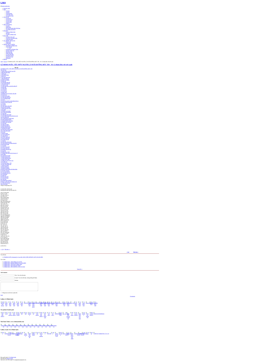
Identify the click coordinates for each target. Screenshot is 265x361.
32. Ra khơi (3, 109)
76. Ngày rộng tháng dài (6, 164)
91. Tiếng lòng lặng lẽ (5, 183)
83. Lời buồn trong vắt (5, 173)
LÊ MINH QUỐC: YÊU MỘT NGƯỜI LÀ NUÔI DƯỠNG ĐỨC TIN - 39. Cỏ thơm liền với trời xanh (36, 64)
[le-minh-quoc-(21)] (6, 305)
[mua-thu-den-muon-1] (2, 316)
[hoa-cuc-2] (6, 313)
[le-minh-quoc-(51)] (83, 305)
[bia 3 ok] (91, 333)
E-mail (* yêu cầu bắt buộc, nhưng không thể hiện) (26, 277)
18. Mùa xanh (4, 92)
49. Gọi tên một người (5, 130)
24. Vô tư (3, 99)
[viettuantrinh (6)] (3, 326)
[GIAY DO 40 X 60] (56, 336)
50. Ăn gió (3, 132)
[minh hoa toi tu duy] (18, 335)
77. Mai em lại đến (5, 165)
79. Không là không (5, 168)
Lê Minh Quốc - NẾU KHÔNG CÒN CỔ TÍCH (14, 266)
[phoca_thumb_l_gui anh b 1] (67, 334)
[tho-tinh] (25, 313)
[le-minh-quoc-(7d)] (14, 305)
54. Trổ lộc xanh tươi (5, 137)
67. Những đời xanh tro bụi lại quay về (9, 153)
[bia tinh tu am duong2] (41, 336)
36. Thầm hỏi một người (6, 114)
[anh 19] (37, 333)
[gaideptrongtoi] (58, 313)
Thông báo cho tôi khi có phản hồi (9, 292)
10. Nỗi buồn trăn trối (5, 82)
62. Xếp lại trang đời (5, 147)
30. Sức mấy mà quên (5, 107)
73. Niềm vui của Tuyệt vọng (7, 160)
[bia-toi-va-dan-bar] (76, 315)
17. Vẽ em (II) (4, 91)
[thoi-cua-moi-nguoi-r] (41, 316)
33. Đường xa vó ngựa (5, 111)
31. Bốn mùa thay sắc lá (6, 108)
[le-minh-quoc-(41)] (49, 305)
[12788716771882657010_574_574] (101, 333)
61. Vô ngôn (3, 145)
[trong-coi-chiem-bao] (87, 317)
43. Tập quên (3, 123)
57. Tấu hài (3, 140)
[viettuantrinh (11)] (30, 326)
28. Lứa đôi (3, 104)
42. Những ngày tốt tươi (6, 122)
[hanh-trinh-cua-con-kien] (80, 318)
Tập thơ (5, 61)
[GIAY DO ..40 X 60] (29, 337)
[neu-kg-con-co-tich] (18, 315)
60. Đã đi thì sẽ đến (5, 144)
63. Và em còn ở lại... (5, 148)
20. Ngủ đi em (4, 94)
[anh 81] (83, 333)
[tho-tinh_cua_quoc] (66, 313)
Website (16, 280)
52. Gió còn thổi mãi (5, 134)
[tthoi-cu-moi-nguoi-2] (91, 315)
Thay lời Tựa (3, 70)
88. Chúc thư (3, 179)
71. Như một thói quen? (6, 158)
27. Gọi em (3, 103)
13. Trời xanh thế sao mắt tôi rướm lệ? (9, 86)
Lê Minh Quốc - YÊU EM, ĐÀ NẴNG (12, 265)
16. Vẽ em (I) (3, 89)
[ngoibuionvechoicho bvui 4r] (82, 334)
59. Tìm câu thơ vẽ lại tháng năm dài (8, 143)
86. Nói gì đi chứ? (4, 176)
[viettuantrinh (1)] (11, 326)
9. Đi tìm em (3, 81)
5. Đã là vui (3, 76)
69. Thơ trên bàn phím (5, 155)
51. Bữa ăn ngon (4, 133)
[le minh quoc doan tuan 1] (33, 306)
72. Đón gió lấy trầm (5, 159)
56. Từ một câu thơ (5, 139)
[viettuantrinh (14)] (38, 326)
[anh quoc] (87, 333)
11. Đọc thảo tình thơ (5, 83)
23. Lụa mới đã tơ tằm (5, 98)
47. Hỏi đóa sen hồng (5, 128)
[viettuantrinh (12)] (23, 326)
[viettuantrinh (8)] (50, 326)
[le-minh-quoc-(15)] (68, 305)
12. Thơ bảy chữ (4, 84)
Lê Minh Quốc (13, 357)
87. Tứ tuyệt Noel (4, 178)
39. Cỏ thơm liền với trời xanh (7, 118)
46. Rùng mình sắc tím (5, 127)
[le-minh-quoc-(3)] (64, 305)
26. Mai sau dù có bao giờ (6, 102)
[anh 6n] (22, 333)
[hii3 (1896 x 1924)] (33, 335)
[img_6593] (72, 303)
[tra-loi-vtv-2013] (91, 304)
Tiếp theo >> (7, 249)
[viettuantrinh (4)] (42, 326)
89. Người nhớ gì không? (6, 180)
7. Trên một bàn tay (5, 78)
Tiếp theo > (135, 252)
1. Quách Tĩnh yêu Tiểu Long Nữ (8, 71)
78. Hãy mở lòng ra (5, 166)
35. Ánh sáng (3, 113)
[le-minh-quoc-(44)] (18, 305)
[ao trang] (68, 333)
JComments (132, 296)
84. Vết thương (4, 174)
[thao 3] (10, 333)
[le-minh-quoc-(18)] (45, 305)
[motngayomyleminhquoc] (99, 313)
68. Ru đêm (3, 154)
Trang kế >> (79, 269)
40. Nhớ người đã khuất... (6, 119)
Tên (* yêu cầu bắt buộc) (20, 275)
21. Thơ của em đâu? (5, 96)
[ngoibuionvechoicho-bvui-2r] (9, 334)
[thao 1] (45, 333)
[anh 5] (52, 333)
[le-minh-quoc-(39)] (95, 305)
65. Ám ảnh (3, 150)
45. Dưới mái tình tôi (5, 125)
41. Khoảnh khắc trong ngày (7, 120)
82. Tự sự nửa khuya (5, 171)
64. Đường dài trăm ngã (6, 149)
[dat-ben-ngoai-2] (14, 315)
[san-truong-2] (29, 315)
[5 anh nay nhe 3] (52, 304)
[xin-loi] (33, 313)
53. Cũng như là (4, 135)
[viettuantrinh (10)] (15, 326)
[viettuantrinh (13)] (26, 326)
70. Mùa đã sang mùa (5, 156)
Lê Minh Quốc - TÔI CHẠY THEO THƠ (12, 264)
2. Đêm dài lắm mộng (5, 72)
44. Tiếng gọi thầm (5, 124)
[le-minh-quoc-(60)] (56, 305)
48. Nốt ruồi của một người (6, 129)
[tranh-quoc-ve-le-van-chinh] (72, 338)
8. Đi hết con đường (5, 80)
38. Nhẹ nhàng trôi (5, 117)
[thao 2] (2, 333)
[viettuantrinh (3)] (53, 326)
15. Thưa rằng (4, 88)
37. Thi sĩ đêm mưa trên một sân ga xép (9, 116)
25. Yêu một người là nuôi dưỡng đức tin (9, 101)
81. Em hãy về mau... (5, 170)
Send (2, 295)
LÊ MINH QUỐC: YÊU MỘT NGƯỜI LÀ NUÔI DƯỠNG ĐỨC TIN (16, 68)
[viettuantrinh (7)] (19, 326)
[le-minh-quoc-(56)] (10, 305)
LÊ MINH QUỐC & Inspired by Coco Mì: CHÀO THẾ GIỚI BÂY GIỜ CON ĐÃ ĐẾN (23, 257)
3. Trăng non (3, 73)
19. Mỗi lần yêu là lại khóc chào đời (8, 93)
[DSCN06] (49, 333)
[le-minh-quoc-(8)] (22, 305)
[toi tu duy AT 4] (60, 335)
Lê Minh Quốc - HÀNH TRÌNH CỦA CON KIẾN (14, 263)
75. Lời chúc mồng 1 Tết (6, 163)
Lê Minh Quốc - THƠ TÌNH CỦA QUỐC (12, 261)
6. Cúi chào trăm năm (5, 77)
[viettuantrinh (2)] (7, 326)
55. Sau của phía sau (5, 138)
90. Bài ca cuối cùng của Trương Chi (9, 181)
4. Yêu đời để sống (5, 75)
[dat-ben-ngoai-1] (37, 315)
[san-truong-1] (83, 315)
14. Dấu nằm (3, 87)
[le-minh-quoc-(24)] (29, 305)
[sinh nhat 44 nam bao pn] (2, 305)
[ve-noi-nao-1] (49, 315)
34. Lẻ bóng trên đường (6, 112)
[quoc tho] (22, 313)
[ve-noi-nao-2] (52, 315)
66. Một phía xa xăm (5, 152)
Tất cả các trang (4, 184)
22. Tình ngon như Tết (5, 97)
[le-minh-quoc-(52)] (76, 305)
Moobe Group (10, 358)
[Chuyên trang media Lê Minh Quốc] (5, 6)
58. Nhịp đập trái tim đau (6, 142)
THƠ (2, 61)
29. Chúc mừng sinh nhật (6, 106)
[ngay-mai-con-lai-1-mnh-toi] (68, 318)
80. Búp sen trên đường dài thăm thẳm (9, 169)
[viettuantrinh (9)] (46, 326)
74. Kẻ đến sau (4, 161)
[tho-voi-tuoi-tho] (10, 315)
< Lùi (128, 252)
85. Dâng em (3, 175)
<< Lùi (2, 249)
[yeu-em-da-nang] (60, 315)
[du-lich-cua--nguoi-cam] (45, 317)
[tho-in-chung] (72, 315)
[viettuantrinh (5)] (34, 326)
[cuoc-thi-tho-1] (25, 336)
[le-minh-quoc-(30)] (41, 305)
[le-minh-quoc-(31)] (80, 305)
